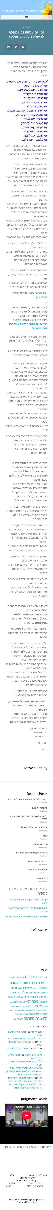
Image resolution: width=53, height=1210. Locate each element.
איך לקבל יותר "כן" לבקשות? (34, 827)
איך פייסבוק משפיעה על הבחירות (32, 853)
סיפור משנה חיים (40, 844)
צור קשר (9, 1186)
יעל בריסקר (37, 1061)
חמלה (25, 992)
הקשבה (15, 983)
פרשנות (45, 1006)
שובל (45, 836)
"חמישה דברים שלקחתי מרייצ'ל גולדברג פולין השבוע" (28, 324)
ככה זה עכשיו (42, 878)
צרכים (31, 1006)
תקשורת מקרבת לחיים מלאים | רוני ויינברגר (23, 11)
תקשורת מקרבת (36, 1018)
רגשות (45, 1010)
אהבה (45, 977)
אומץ (39, 977)
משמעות (43, 1001)
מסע (25, 997)
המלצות (12, 1183)
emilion (33, 1202)
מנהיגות (31, 997)
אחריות (31, 976)
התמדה (35, 988)
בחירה (43, 982)
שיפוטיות (31, 1010)
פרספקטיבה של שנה (38, 870)
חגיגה (20, 988)
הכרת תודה (29, 983)
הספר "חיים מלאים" (38, 1175)
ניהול (25, 1001)
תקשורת (11, 1010)
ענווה (15, 1002)
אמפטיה (20, 977)
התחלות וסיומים (40, 808)
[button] (26, 17)
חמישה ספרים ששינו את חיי (21, 1038)
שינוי (38, 1010)
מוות (37, 997)
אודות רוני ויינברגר (35, 1186)
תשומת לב (18, 1019)
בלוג (12, 1175)
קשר (13, 1006)
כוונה (19, 992)
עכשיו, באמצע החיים (38, 861)
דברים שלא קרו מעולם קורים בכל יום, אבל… (27, 799)
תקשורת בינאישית (22, 1014)
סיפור (20, 1002)
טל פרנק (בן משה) (33, 1054)
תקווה (17, 1010)
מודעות (43, 996)
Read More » (43, 803)
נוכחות (33, 1001)
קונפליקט (19, 1007)
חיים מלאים (35, 992)
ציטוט (38, 1006)
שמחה (22, 1010)
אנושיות (12, 977)
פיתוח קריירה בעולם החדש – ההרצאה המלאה (26, 916)
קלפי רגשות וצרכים (27, 1180)
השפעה (43, 987)
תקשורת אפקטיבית (39, 1014)
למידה (14, 993)
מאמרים (26, 27)
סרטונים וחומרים (36, 1183)
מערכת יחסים (15, 996)
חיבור (14, 987)
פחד (11, 1002)
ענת (40, 1068)
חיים (45, 992)
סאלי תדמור (36, 1031)
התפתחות (27, 988)
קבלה (25, 1006)
